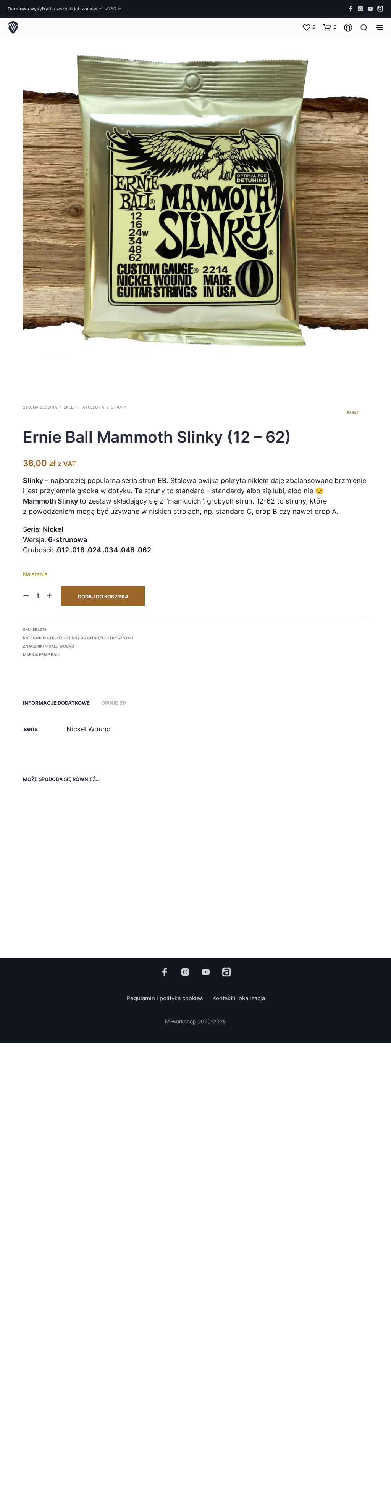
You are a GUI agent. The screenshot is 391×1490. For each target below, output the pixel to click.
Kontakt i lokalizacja (238, 998)
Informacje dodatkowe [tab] (56, 703)
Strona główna (40, 407)
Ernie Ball (50, 654)
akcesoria (93, 407)
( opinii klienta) (357, 415)
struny (118, 407)
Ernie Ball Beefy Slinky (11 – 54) (61, 912)
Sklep (70, 407)
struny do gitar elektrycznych (98, 637)
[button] (308, 27)
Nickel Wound (59, 646)
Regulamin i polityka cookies (164, 998)
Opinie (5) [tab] (113, 703)
